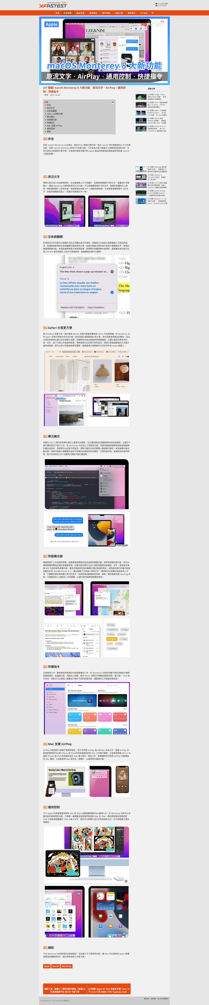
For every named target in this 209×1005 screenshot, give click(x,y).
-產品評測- (80, 13)
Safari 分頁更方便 (55, 114)
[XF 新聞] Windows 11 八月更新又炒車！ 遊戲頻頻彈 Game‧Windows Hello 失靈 (157, 201)
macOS (55, 966)
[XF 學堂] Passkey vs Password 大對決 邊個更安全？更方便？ (157, 177)
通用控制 (51, 128)
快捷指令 (51, 122)
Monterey (66, 966)
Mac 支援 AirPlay (54, 125)
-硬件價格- (106, 13)
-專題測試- (93, 13)
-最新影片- (132, 13)
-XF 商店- (144, 13)
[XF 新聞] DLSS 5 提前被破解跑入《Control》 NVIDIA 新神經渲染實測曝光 (157, 104)
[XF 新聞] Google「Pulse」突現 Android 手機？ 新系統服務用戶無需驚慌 (157, 96)
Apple (47, 966)
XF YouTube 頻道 (163, 4)
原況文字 (51, 108)
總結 (49, 131)
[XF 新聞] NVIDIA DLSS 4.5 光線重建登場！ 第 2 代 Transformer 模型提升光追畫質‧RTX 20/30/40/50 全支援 (157, 130)
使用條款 (153, 999)
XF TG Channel (161, 6)
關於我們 (146, 999)
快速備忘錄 (52, 119)
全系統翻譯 (52, 111)
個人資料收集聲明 (163, 999)
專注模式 (51, 116)
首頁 (58, 13)
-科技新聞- (67, 13)
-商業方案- (119, 13)
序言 (49, 105)
